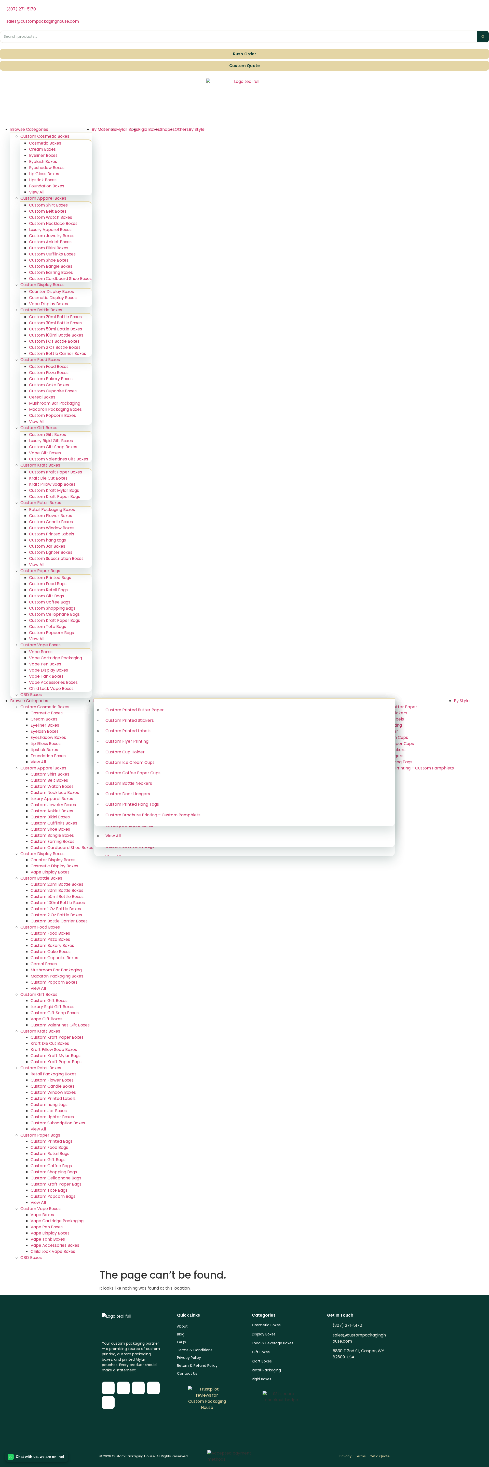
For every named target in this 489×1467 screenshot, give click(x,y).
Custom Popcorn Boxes (52, 415)
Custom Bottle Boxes (41, 310)
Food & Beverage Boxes (272, 1343)
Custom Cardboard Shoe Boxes (60, 278)
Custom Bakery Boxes (51, 379)
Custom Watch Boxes (50, 217)
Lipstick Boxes (43, 180)
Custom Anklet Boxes (50, 242)
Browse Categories (29, 129)
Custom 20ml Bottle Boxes (55, 317)
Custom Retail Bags (48, 590)
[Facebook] (108, 1388)
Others (182, 129)
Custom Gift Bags (46, 596)
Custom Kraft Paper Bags (54, 496)
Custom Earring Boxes (51, 272)
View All (36, 192)
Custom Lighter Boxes (50, 552)
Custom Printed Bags (50, 578)
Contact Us (187, 1373)
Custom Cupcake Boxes (53, 391)
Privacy (345, 1456)
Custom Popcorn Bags (51, 633)
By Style (197, 129)
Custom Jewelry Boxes (51, 236)
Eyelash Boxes (43, 161)
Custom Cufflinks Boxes (52, 254)
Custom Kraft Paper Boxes (55, 472)
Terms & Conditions (194, 1350)
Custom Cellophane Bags (54, 614)
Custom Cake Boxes (49, 385)
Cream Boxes (42, 149)
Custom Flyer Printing (126, 741)
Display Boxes (264, 1334)
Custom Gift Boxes (38, 428)
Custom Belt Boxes (47, 211)
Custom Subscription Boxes (56, 558)
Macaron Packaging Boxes (55, 409)
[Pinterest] (108, 1402)
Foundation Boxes (46, 186)
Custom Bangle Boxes (50, 266)
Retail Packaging (266, 1370)
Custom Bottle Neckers (128, 783)
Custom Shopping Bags (52, 608)
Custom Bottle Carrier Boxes (57, 353)
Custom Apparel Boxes (43, 198)
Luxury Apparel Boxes (50, 230)
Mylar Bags (127, 129)
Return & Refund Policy (197, 1365)
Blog (180, 1334)
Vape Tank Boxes (46, 676)
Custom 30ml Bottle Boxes (55, 323)
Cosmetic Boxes (45, 143)
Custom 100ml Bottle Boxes (56, 335)
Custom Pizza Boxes (49, 373)
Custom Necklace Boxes (53, 223)
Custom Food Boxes (40, 360)
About (182, 1326)
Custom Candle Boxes (51, 522)
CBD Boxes (31, 695)
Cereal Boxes (42, 397)
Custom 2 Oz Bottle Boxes (54, 347)
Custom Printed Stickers (129, 720)
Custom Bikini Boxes (48, 248)
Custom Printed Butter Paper (134, 710)
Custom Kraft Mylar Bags (54, 490)
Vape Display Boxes (48, 304)
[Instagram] (123, 1388)
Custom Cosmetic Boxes (44, 136)
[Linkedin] (153, 1388)
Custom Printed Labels (51, 534)
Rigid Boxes (149, 129)
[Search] (483, 36)
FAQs (181, 1342)
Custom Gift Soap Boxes (53, 447)
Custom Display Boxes (42, 285)
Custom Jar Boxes (47, 546)
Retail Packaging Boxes (52, 509)
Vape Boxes (40, 652)
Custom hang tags (47, 540)
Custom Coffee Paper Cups (132, 773)
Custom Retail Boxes (40, 503)
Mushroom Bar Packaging (54, 403)
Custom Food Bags (47, 584)
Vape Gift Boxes (45, 453)
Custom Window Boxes (51, 528)
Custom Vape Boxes (40, 645)
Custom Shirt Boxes (48, 205)
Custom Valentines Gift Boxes (58, 459)
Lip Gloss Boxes (44, 174)
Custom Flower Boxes (50, 516)
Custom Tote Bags (47, 626)
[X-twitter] (138, 1388)
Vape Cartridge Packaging (55, 658)
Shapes (167, 129)
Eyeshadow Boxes (46, 168)
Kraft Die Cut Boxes (48, 478)
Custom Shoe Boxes (49, 260)
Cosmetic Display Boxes (53, 298)
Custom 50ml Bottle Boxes (55, 329)
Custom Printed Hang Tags (132, 804)
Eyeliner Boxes (43, 155)
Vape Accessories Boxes (53, 682)
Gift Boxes (261, 1352)
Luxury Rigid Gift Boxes (51, 441)
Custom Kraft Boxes (40, 465)
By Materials (104, 129)
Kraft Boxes (262, 1361)
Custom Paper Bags (40, 571)
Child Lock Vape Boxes (51, 688)
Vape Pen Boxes (45, 664)
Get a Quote (380, 1456)
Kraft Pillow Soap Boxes (52, 484)
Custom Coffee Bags (49, 602)
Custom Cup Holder (125, 752)
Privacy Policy (189, 1357)
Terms (360, 1456)
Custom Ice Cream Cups (130, 762)
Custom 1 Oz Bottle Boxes (54, 341)
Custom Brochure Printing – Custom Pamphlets (152, 815)
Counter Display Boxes (51, 291)
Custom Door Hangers (127, 794)
